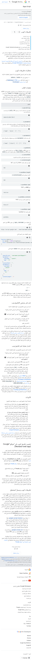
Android (29, 635)
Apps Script (27, 6)
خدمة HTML (17, 80)
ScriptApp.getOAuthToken (20, 389)
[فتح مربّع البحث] (10, 2)
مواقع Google (13, 463)
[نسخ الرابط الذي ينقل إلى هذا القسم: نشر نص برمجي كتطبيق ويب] (10, 303)
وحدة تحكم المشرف (27, 605)
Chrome (29, 638)
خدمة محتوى (23, 82)
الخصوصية (25, 654)
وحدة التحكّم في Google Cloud (24, 609)
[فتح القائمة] (29, 2)
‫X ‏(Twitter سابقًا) (27, 623)
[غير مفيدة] (18, 25)
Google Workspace (19, 22)
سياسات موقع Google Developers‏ (11, 560)
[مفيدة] (21, 25)
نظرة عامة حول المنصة (26, 588)
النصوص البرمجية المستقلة (16, 61)
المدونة (29, 618)
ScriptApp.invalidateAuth (24, 379)
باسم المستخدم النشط (22, 381)
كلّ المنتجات (28, 647)
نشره (30, 460)
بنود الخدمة (28, 598)
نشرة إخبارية (28, 621)
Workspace (21, 2)
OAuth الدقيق (22, 376)
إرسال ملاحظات (26, 28)
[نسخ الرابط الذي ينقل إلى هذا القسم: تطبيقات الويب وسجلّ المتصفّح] (8, 490)
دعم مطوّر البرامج (27, 596)
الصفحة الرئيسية (28, 22)
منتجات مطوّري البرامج (26, 591)
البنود (30, 654)
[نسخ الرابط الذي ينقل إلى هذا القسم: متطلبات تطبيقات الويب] (13, 71)
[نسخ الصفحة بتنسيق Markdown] (14, 32)
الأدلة (5, 22)
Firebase (29, 640)
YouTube (29, 626)
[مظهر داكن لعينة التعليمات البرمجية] (29, 115)
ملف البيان (27, 383)
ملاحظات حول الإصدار (26, 593)
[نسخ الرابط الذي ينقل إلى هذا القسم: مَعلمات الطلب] (20, 88)
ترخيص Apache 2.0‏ (5, 559)
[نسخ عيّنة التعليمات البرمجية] (29, 227)
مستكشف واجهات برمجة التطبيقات (24, 612)
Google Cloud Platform (25, 642)
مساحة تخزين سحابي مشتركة (17, 333)
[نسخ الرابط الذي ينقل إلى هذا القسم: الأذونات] (24, 397)
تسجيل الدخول (5, 1)
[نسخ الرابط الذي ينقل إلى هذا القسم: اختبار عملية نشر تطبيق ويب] (10, 346)
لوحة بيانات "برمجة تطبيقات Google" (23, 607)
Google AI (28, 645)
